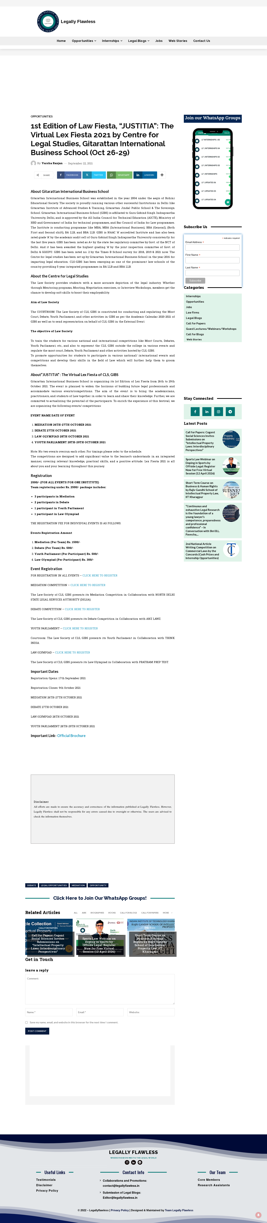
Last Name (192, 267)
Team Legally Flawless (179, 1210)
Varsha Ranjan (52, 163)
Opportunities (41, 116)
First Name (192, 255)
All (76, 912)
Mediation (78, 885)
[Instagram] (218, 411)
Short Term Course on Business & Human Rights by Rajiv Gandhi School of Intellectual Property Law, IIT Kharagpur (150, 943)
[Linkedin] (206, 411)
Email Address (194, 242)
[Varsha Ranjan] (34, 163)
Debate (31, 885)
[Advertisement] (133, 82)
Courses (150, 928)
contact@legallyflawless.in (121, 1185)
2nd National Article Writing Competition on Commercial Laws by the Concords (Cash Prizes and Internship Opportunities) (202, 551)
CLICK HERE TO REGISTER (99, 575)
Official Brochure (71, 735)
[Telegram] (230, 411)
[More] (162, 175)
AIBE (84, 912)
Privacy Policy (120, 1210)
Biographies (97, 912)
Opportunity (98, 885)
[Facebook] (195, 411)
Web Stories (193, 339)
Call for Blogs (128, 912)
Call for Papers (150, 912)
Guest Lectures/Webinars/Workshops (101, 932)
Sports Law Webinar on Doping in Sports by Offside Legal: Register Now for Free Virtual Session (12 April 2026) (99, 945)
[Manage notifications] (258, 1215)
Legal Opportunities (54, 885)
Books (112, 912)
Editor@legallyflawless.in (120, 1197)
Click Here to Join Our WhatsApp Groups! (100, 898)
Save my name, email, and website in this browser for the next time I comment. (74, 1022)
